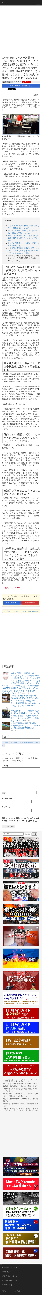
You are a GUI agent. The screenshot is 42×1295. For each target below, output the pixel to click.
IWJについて (7, 1272)
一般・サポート (12, 602)
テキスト (26, 82)
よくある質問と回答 (9, 1280)
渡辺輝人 (14, 742)
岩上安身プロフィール (10, 1267)
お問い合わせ (7, 1285)
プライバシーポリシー (10, 1276)
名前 (4, 793)
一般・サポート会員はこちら (21, 86)
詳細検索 (27, 834)
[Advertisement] (21, 28)
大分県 (5, 742)
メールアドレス (8, 798)
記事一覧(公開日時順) (31, 611)
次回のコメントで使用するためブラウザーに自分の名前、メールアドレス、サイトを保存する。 (21, 819)
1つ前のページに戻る (11, 611)
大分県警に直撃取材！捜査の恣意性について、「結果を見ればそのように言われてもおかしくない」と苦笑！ (23, 250)
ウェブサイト (7, 807)
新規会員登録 (30, 602)
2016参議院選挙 (26, 742)
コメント (5, 766)
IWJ (3, 3)
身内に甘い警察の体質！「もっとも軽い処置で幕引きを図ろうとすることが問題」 (23, 238)
